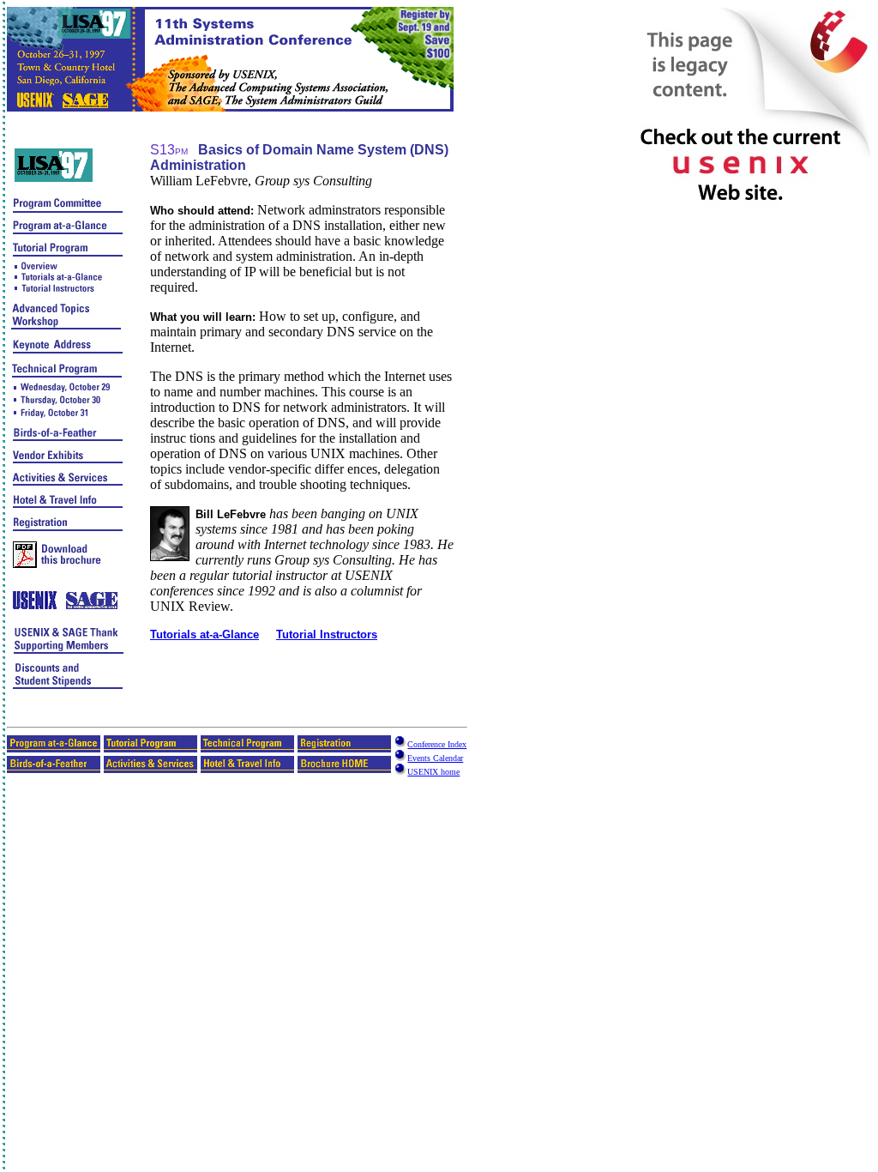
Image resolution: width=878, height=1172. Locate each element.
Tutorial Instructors (326, 634)
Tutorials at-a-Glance (204, 634)
